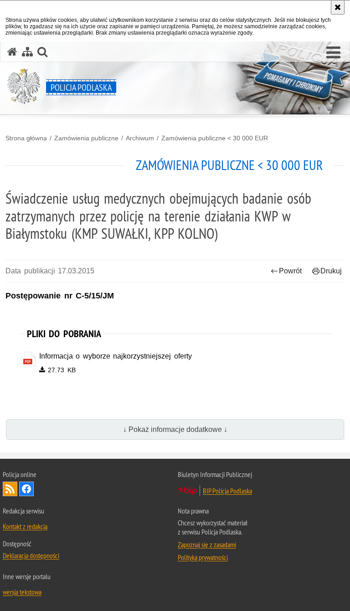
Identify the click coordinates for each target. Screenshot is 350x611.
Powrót (290, 271)
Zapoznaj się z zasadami (207, 544)
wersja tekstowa (22, 591)
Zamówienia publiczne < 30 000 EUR (214, 138)
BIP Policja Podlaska (227, 490)
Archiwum (140, 138)
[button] (333, 52)
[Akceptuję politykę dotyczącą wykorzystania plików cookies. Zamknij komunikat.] (338, 7)
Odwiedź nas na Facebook (26, 489)
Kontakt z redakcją (25, 526)
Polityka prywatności (203, 557)
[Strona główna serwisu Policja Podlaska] (12, 51)
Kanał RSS (10, 489)
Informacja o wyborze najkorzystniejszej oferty (115, 356)
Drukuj (331, 271)
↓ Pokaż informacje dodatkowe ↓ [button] (175, 429)
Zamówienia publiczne (86, 138)
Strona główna (26, 138)
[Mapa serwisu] (27, 51)
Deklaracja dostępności (31, 555)
